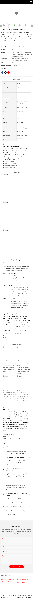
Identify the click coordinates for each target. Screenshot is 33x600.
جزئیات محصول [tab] (16, 79)
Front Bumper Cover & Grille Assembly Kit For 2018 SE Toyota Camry (24, 596)
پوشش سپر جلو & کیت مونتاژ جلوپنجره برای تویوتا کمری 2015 (8, 596)
